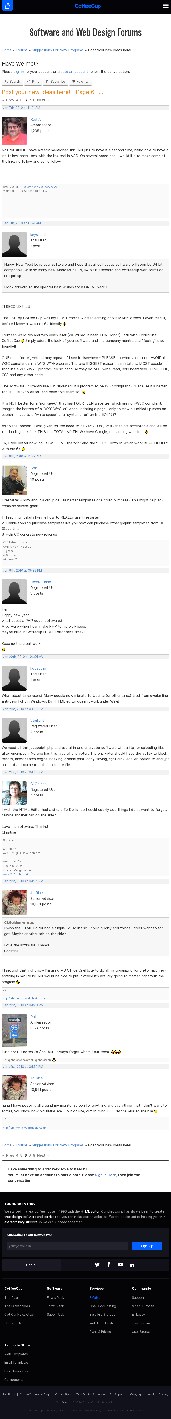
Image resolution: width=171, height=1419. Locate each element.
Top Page (9, 1394)
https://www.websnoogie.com (39, 186)
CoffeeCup (13, 1288)
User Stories (141, 1331)
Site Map (62, 1402)
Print (34, 81)
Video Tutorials (143, 1306)
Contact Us (12, 1323)
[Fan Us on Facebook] (108, 1265)
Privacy (163, 1394)
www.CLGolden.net (15, 874)
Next (41, 100)
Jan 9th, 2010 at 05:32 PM (22, 570)
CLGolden (38, 784)
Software (54, 1288)
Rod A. (36, 119)
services (50, 1217)
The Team (12, 1297)
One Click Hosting (103, 1306)
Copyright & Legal (142, 1394)
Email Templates (16, 1362)
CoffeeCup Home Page (35, 1394)
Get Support (118, 1394)
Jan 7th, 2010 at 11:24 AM (22, 223)
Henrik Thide (40, 582)
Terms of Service (126, 1410)
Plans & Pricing (100, 1331)
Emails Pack (55, 1297)
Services (97, 1288)
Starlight (37, 720)
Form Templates (16, 1371)
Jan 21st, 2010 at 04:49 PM (23, 1005)
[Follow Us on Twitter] (97, 1265)
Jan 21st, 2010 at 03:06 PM (23, 709)
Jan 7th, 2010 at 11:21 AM (21, 108)
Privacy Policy (101, 1410)
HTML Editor (90, 1211)
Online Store (63, 1394)
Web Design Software (90, 1394)
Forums (22, 50)
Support (138, 1297)
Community (141, 1288)
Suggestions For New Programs (58, 50)
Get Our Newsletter (19, 1314)
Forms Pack (55, 1306)
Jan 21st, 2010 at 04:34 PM (23, 881)
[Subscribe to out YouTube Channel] (120, 1265)
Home (7, 50)
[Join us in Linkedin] (132, 1265)
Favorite (82, 81)
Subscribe (57, 81)
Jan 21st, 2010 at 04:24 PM (23, 772)
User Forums (141, 1323)
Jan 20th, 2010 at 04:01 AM (23, 657)
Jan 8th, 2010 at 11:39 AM (22, 456)
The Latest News (17, 1306)
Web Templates (16, 1354)
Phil (33, 1016)
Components (14, 1379)
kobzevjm (38, 668)
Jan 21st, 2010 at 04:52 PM (23, 1066)
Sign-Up (147, 1246)
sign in (19, 71)
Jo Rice (36, 892)
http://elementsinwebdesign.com (25, 998)
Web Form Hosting (103, 1323)
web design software (20, 1217)
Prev (10, 100)
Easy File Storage (103, 1314)
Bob (33, 468)
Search (14, 81)
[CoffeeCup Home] (88, 7)
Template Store (17, 1345)
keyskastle (39, 234)
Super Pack (55, 1314)
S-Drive (95, 1297)
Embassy (138, 1314)
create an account (72, 71)
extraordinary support (20, 1222)
